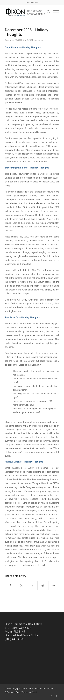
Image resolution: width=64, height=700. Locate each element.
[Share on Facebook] (10, 585)
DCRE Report (33, 40)
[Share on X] (21, 585)
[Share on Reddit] (43, 585)
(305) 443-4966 (14, 639)
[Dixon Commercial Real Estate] (26, 12)
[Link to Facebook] (56, 695)
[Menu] (54, 12)
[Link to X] (51, 695)
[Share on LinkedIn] (32, 585)
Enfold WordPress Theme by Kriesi (21, 692)
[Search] (46, 12)
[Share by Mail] (53, 585)
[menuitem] (46, 12)
